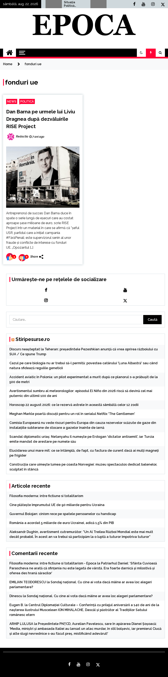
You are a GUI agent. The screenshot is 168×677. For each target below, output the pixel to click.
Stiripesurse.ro (33, 339)
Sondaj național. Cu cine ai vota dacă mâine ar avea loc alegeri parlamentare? (90, 596)
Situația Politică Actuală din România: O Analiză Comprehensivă (67, 4)
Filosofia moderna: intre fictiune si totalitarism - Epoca (52, 563)
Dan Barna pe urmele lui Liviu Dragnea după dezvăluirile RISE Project (40, 119)
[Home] (9, 53)
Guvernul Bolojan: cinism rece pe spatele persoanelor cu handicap (62, 514)
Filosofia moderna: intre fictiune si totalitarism (46, 496)
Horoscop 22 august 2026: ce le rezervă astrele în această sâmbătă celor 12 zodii (73, 405)
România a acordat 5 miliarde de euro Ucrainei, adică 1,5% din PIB (61, 523)
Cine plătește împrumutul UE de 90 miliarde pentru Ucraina (56, 505)
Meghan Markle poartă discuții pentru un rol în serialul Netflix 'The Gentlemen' (72, 414)
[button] (141, 53)
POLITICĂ (27, 101)
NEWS (11, 101)
